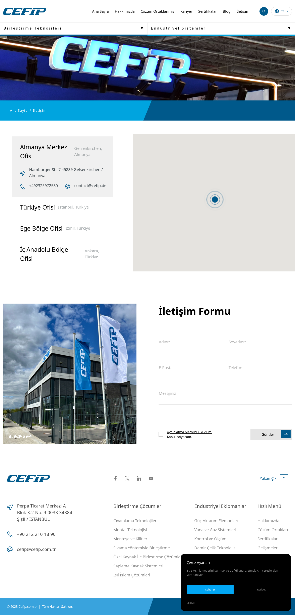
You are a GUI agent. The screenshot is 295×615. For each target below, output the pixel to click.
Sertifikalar (207, 11)
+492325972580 (43, 185)
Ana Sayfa (100, 11)
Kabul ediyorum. (189, 434)
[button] (215, 199)
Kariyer (186, 11)
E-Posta (166, 367)
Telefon (235, 367)
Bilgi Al (190, 603)
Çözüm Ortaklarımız (157, 11)
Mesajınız (167, 393)
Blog (227, 11)
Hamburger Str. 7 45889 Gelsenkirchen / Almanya (66, 172)
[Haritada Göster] (215, 199)
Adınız (164, 342)
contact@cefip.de (90, 185)
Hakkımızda (125, 11)
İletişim (243, 11)
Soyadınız (237, 342)
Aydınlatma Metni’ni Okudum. (189, 432)
